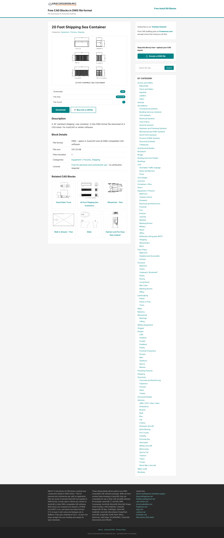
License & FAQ (109, 530)
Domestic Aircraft (146, 426)
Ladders (142, 96)
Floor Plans (142, 250)
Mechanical (142, 315)
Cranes (142, 423)
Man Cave (143, 285)
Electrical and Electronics (149, 204)
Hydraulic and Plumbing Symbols (153, 128)
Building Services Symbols (150, 112)
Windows (141, 472)
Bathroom (143, 194)
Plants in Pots (145, 302)
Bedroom (143, 266)
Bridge (140, 155)
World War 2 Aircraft (147, 465)
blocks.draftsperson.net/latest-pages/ (150, 494)
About (100, 530)
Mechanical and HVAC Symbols (152, 132)
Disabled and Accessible (149, 256)
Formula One (144, 439)
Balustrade (143, 86)
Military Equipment (145, 325)
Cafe (141, 334)
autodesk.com (141, 515)
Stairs (141, 99)
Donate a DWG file (157, 56)
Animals (141, 102)
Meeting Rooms (145, 223)
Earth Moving (144, 429)
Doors (140, 187)
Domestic (143, 200)
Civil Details (142, 178)
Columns (141, 181)
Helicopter (143, 442)
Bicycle (142, 410)
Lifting (142, 321)
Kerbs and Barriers (147, 171)
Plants (142, 298)
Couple (142, 341)
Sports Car (143, 452)
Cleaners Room (145, 197)
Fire (141, 210)
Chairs (142, 269)
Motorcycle (144, 449)
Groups (142, 354)
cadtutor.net (140, 512)
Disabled (143, 344)
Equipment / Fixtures (69, 32)
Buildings (141, 161)
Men (141, 357)
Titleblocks (144, 145)
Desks (142, 275)
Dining (142, 279)
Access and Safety (145, 83)
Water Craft (142, 469)
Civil (139, 164)
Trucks (142, 462)
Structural (142, 377)
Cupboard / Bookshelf (148, 272)
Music (141, 230)
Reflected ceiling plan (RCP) (151, 236)
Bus (141, 416)
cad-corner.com (142, 501)
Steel (141, 390)
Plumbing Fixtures (145, 371)
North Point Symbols (148, 135)
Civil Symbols (145, 115)
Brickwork (142, 151)
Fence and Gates (146, 89)
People (140, 331)
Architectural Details (146, 148)
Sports (142, 364)
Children (143, 338)
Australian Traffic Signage (150, 168)
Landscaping (143, 295)
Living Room (144, 282)
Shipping (81, 32)
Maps (140, 308)
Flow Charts (144, 122)
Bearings (143, 318)
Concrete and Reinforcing (150, 380)
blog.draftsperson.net (144, 496)
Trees (141, 305)
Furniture (141, 263)
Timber (142, 393)
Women (142, 367)
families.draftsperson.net (145, 499)
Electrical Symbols (147, 118)
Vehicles (141, 400)
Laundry (142, 217)
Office (141, 233)
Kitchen (142, 213)
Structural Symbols (147, 141)
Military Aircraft (145, 446)
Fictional (142, 207)
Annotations (142, 106)
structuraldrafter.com (144, 504)
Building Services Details (148, 158)
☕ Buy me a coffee (83, 110)
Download (61, 110)
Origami (141, 328)
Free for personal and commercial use (89, 165)
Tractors (142, 455)
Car (140, 419)
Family (142, 347)
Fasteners (143, 383)
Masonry (141, 312)
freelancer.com (141, 507)
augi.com (139, 509)
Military (142, 226)
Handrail (142, 92)
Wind (141, 246)
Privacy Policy (121, 530)
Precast (142, 387)
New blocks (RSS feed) (145, 517)
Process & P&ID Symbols (149, 138)
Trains (142, 459)
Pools (141, 174)
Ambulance (144, 406)
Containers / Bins (145, 184)
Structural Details (145, 397)
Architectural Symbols (148, 109)
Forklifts (142, 436)
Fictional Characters (147, 351)
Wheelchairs (144, 243)
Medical (142, 220)
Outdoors (143, 361)
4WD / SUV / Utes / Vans (149, 403)
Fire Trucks (144, 433)
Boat (141, 413)
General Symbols (146, 125)
